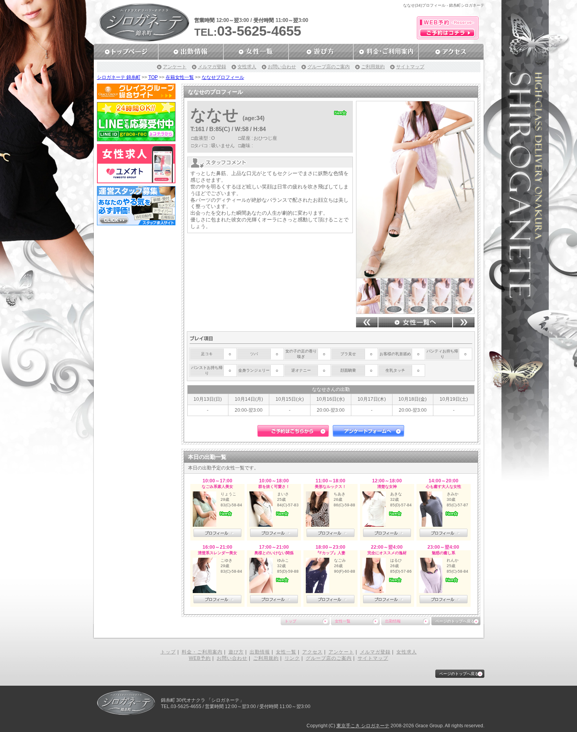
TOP (153, 77)
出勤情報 (393, 621)
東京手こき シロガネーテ (362, 725)
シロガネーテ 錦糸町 (119, 77)
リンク (292, 658)
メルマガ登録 (212, 66)
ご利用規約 (373, 66)
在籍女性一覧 (180, 77)
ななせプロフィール (223, 77)
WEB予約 (200, 658)
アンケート (174, 66)
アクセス (312, 652)
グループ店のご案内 (328, 66)
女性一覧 (343, 621)
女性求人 (246, 66)
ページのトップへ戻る (455, 621)
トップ (290, 621)
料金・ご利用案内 (202, 652)
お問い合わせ (282, 66)
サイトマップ (410, 66)
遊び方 (236, 652)
